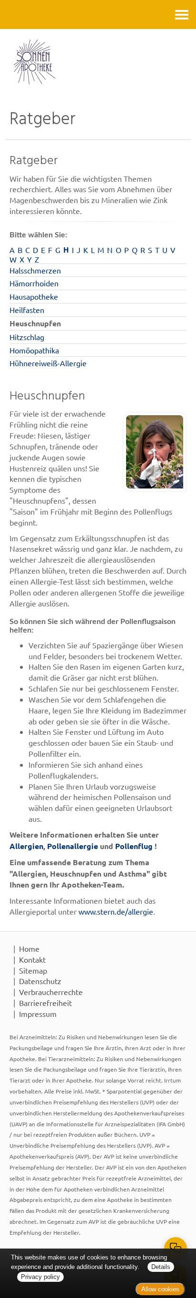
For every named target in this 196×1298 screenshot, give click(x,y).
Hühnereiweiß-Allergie (48, 363)
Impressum (38, 1013)
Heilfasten (27, 309)
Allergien (26, 846)
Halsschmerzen (35, 270)
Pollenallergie (72, 846)
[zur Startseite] (98, 62)
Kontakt (32, 959)
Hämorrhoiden (34, 283)
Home (29, 948)
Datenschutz (40, 981)
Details (160, 1266)
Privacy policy (40, 1276)
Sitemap (33, 970)
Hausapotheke (34, 296)
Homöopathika (34, 350)
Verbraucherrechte (51, 991)
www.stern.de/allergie (115, 911)
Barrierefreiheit (45, 1002)
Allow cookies (160, 1289)
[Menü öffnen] (181, 14)
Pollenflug (134, 846)
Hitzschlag (27, 337)
